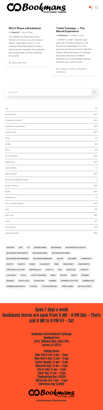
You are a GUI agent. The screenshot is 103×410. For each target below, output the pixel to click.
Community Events (67, 69)
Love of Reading (38, 275)
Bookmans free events (17, 253)
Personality (10, 198)
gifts (7, 150)
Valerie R (15, 32)
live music (11, 275)
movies (63, 275)
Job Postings (11, 168)
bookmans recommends (18, 259)
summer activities (69, 281)
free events (83, 264)
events (21, 264)
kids (60, 270)
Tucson (33, 286)
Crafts (10, 264)
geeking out (35, 270)
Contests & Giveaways (15, 126)
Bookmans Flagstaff (76, 247)
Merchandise (11, 174)
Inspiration (10, 162)
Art (6, 109)
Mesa (53, 275)
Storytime (39, 281)
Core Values (10, 132)
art (20, 247)
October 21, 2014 (77, 35)
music (74, 275)
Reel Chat (22, 63)
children (72, 259)
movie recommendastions (16, 180)
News (14, 63)
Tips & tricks (10, 227)
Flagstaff (45, 264)
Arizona (10, 247)
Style (7, 221)
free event (68, 264)
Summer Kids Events (16, 286)
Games (8, 144)
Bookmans (64, 35)
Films (7, 138)
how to (49, 270)
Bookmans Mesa (40, 253)
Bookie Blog (10, 114)
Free (56, 264)
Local (23, 275)
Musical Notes (11, 186)
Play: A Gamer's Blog (14, 203)
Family (32, 264)
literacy (84, 270)
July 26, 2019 (27, 32)
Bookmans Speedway (42, 259)
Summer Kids (88, 281)
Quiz (7, 209)
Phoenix (85, 275)
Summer (52, 281)
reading (10, 281)
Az (28, 247)
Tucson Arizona (49, 286)
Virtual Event (84, 286)
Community (86, 259)
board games (40, 247)
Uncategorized (12, 233)
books (60, 259)
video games (67, 286)
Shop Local (24, 281)
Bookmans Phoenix (61, 253)
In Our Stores (11, 156)
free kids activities (16, 270)
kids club (71, 270)
